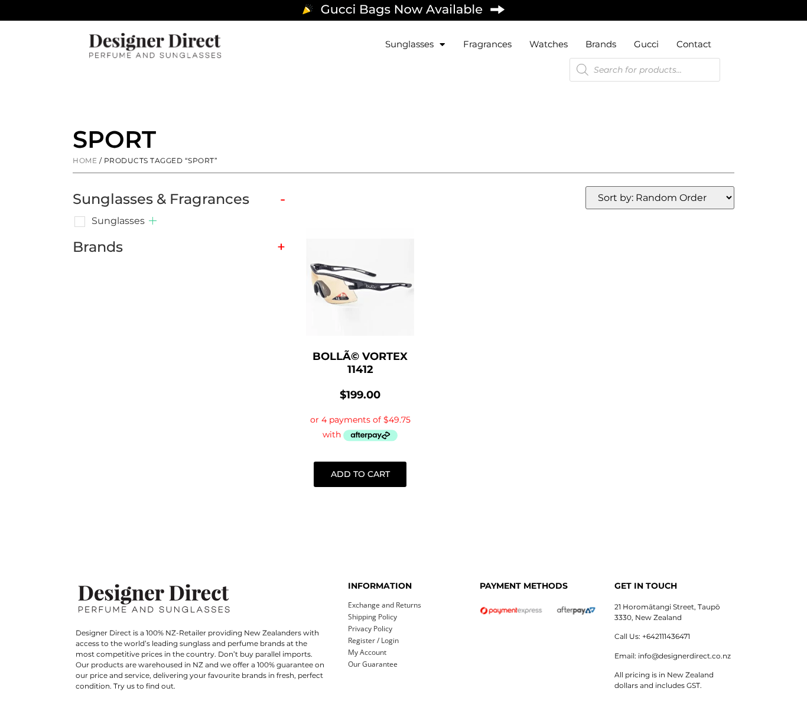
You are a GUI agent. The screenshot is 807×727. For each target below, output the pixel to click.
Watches (548, 44)
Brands (600, 44)
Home (85, 160)
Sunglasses (409, 44)
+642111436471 (666, 636)
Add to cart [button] (360, 474)
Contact (693, 44)
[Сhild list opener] (153, 221)
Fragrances (487, 44)
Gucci (646, 44)
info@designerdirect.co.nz (684, 655)
